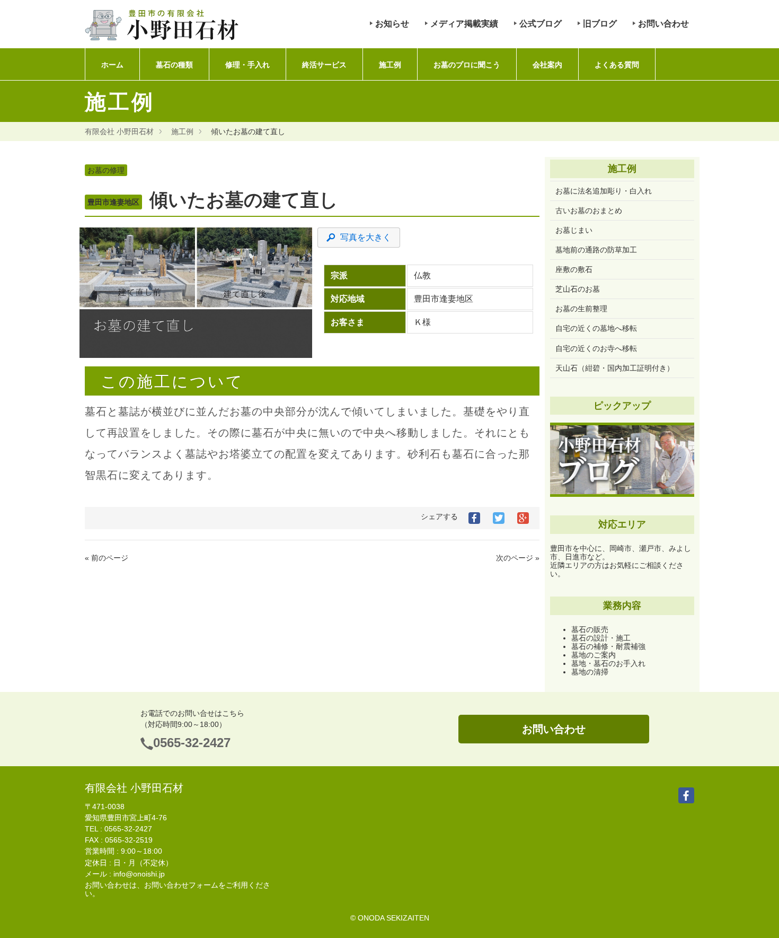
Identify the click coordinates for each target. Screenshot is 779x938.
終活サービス (324, 64)
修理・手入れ (247, 64)
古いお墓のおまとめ (588, 210)
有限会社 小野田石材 (119, 131)
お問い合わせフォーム (181, 885)
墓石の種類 (174, 64)
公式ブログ (540, 23)
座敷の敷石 (573, 269)
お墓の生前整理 (581, 308)
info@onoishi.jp (139, 874)
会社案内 (547, 64)
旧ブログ (600, 23)
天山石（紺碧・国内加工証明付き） (614, 368)
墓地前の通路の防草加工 (596, 250)
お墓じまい (573, 230)
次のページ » (517, 558)
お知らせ (392, 23)
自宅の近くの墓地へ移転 (596, 328)
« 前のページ (106, 558)
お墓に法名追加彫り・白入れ (603, 191)
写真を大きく (365, 237)
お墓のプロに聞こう (466, 64)
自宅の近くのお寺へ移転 (596, 348)
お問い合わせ (663, 23)
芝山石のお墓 (577, 289)
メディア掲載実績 (464, 23)
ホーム (112, 64)
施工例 (390, 64)
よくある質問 (617, 64)
